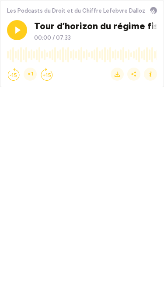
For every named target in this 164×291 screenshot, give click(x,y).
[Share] (133, 74)
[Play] (17, 30)
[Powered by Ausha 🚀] (153, 10)
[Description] (150, 74)
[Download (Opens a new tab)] (117, 74)
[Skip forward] (46, 74)
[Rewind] (13, 74)
